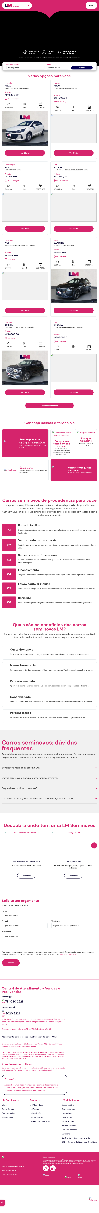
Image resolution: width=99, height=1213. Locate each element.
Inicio (4, 1105)
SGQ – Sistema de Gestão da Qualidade (79, 1142)
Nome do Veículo (12, 64)
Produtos (35, 1100)
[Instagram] (46, 1168)
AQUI (54, 1037)
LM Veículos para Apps (40, 1121)
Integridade (67, 1117)
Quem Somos (8, 1109)
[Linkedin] (53, 1168)
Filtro (49, 64)
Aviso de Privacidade (68, 954)
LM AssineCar (36, 1113)
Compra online (8, 1113)
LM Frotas (34, 1109)
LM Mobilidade (36, 1105)
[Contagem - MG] (73, 844)
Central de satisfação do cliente (76, 1138)
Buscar (82, 68)
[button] (94, 845)
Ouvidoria (66, 1134)
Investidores (67, 1113)
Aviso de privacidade (9, 1170)
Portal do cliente (69, 1125)
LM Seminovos (10, 1100)
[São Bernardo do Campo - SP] (26, 844)
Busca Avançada (54, 68)
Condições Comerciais (9, 1174)
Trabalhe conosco (69, 1130)
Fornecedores (68, 1121)
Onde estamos (68, 1109)
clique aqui (47, 1070)
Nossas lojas (7, 1117)
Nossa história (68, 1105)
